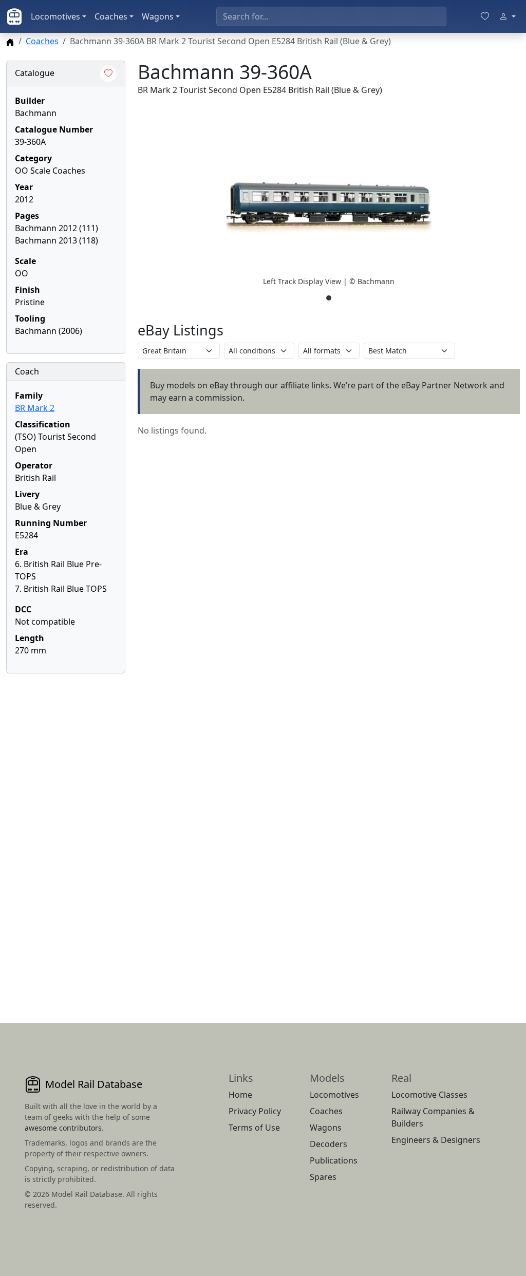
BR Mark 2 (34, 408)
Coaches (111, 16)
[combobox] (331, 16)
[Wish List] (485, 16)
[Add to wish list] (108, 73)
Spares (323, 1177)
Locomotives (55, 16)
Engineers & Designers (435, 1140)
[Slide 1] (328, 298)
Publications (334, 1160)
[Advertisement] (65, 836)
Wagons (158, 16)
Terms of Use (254, 1127)
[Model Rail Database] (14, 16)
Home (240, 1094)
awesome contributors (63, 1128)
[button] (329, 207)
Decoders (328, 1144)
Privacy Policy (255, 1111)
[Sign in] (507, 16)
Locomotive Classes (429, 1094)
